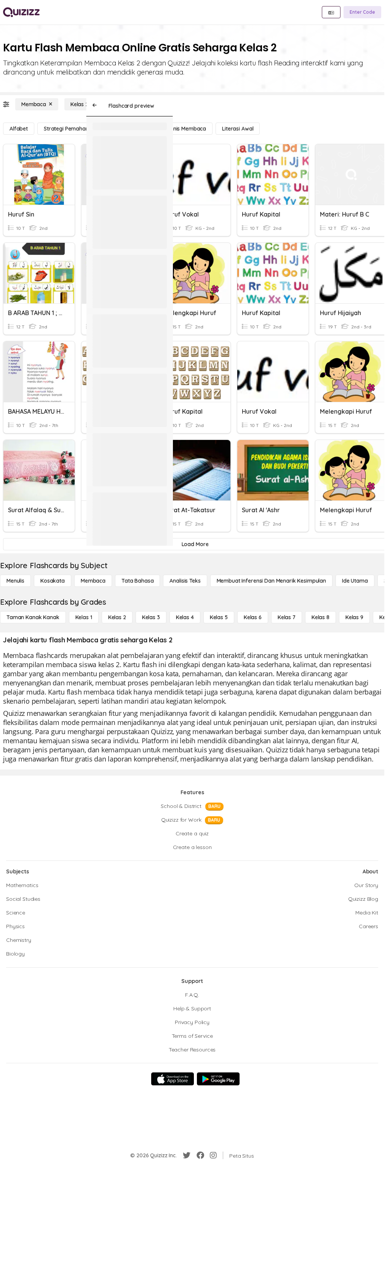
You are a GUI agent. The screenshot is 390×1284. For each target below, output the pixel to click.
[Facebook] (200, 1155)
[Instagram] (213, 1155)
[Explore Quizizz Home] (21, 12)
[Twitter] (186, 1155)
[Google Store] (218, 1078)
